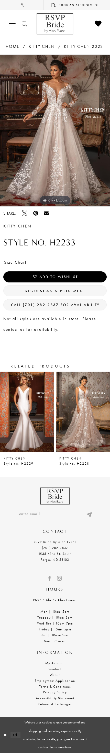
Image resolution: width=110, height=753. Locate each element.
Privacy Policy (55, 692)
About (55, 675)
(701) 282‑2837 (55, 548)
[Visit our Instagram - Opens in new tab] (59, 578)
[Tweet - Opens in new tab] (24, 213)
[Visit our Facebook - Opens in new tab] (49, 578)
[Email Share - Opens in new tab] (46, 213)
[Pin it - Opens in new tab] (35, 213)
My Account (55, 663)
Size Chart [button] (15, 262)
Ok (15, 735)
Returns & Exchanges (55, 704)
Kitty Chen (42, 46)
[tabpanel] (55, 131)
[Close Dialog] (5, 735)
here (68, 747)
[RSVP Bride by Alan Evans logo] (55, 23)
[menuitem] (22, 5)
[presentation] (27, 412)
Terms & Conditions (55, 687)
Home (13, 46)
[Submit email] (89, 513)
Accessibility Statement (55, 698)
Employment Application (55, 681)
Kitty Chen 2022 (83, 46)
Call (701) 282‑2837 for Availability (55, 304)
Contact (55, 669)
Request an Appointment (55, 290)
